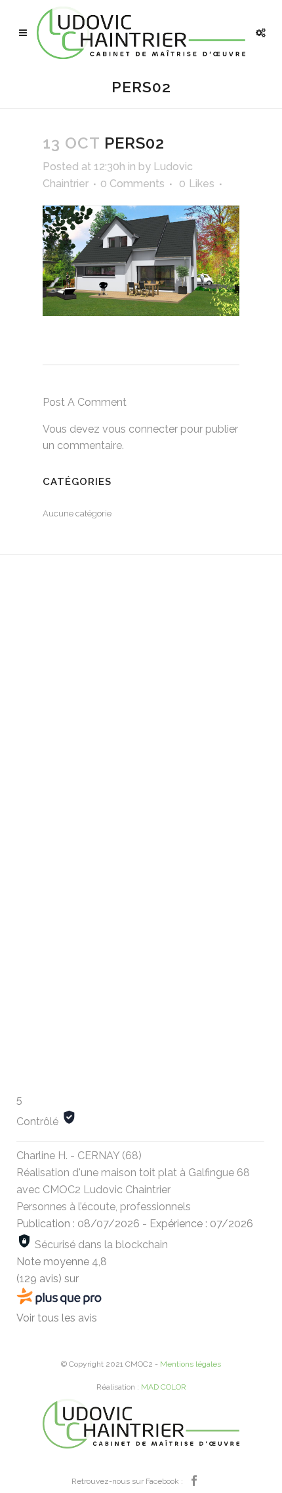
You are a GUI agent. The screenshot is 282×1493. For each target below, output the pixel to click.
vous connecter (140, 429)
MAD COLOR (163, 1387)
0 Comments (132, 183)
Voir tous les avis (56, 1318)
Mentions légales (190, 1364)
